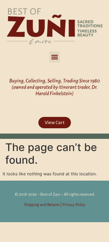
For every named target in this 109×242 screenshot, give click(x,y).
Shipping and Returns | (43, 205)
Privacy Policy (73, 205)
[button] (54, 57)
